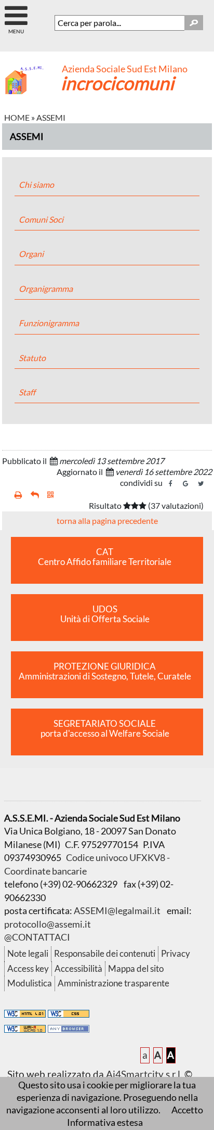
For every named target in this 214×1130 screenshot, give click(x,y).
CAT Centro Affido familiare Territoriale (104, 557)
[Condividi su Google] (186, 484)
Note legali (27, 953)
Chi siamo (36, 184)
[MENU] (16, 11)
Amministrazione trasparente (113, 983)
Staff (27, 392)
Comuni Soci (41, 219)
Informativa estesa (105, 1122)
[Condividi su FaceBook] (171, 484)
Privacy (175, 953)
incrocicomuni (117, 83)
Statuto (32, 358)
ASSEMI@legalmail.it (117, 910)
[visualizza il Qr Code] (50, 495)
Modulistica (29, 983)
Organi (31, 254)
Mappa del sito (136, 968)
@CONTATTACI (37, 937)
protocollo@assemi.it (47, 924)
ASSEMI (50, 117)
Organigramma (46, 288)
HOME (17, 117)
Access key (28, 968)
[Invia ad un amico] (34, 495)
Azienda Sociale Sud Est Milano (125, 68)
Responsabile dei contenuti (104, 953)
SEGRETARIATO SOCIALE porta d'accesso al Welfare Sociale (105, 728)
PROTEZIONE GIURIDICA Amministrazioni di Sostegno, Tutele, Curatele (105, 671)
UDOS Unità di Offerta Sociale (105, 614)
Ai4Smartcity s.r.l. (144, 1074)
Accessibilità (78, 968)
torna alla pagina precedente (107, 520)
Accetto (187, 1109)
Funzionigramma (49, 323)
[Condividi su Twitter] (201, 484)
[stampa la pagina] (18, 495)
